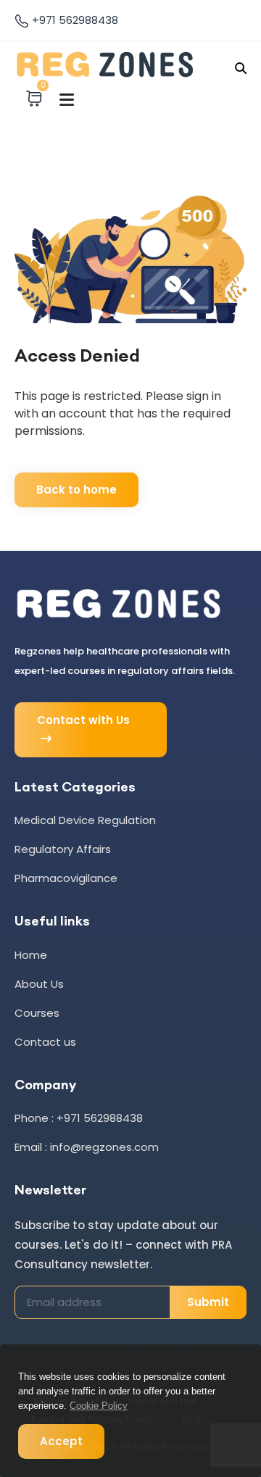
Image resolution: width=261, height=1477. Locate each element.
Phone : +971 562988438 (78, 1118)
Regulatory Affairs (62, 849)
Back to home (76, 489)
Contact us (45, 1041)
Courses (36, 1012)
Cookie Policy (99, 1405)
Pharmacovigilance (65, 878)
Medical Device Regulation (85, 820)
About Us (39, 983)
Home (30, 954)
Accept (61, 1441)
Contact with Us (83, 720)
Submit (208, 1302)
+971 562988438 (73, 20)
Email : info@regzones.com (86, 1146)
